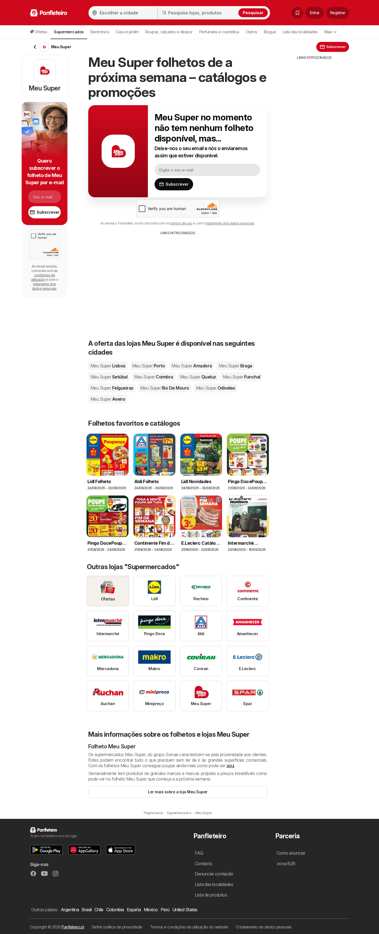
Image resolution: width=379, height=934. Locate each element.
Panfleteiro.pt (73, 927)
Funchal (241, 377)
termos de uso (181, 223)
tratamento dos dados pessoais (230, 223)
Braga (235, 365)
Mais (328, 31)
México (151, 909)
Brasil (87, 909)
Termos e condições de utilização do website (189, 927)
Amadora (191, 365)
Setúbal (108, 377)
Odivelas (215, 388)
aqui (230, 765)
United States (185, 909)
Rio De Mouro (164, 388)
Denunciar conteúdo (214, 874)
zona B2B (286, 863)
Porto (148, 365)
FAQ (199, 853)
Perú (165, 909)
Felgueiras (111, 388)
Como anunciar (291, 853)
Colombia (115, 909)
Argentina (70, 909)
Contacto (204, 863)
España (134, 909)
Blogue (270, 31)
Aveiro (107, 399)
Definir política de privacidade (117, 927)
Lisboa (107, 365)
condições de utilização (43, 277)
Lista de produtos (211, 895)
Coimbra (153, 377)
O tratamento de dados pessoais (264, 927)
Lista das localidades (300, 31)
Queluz (198, 377)
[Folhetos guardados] (297, 13)
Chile (98, 909)
